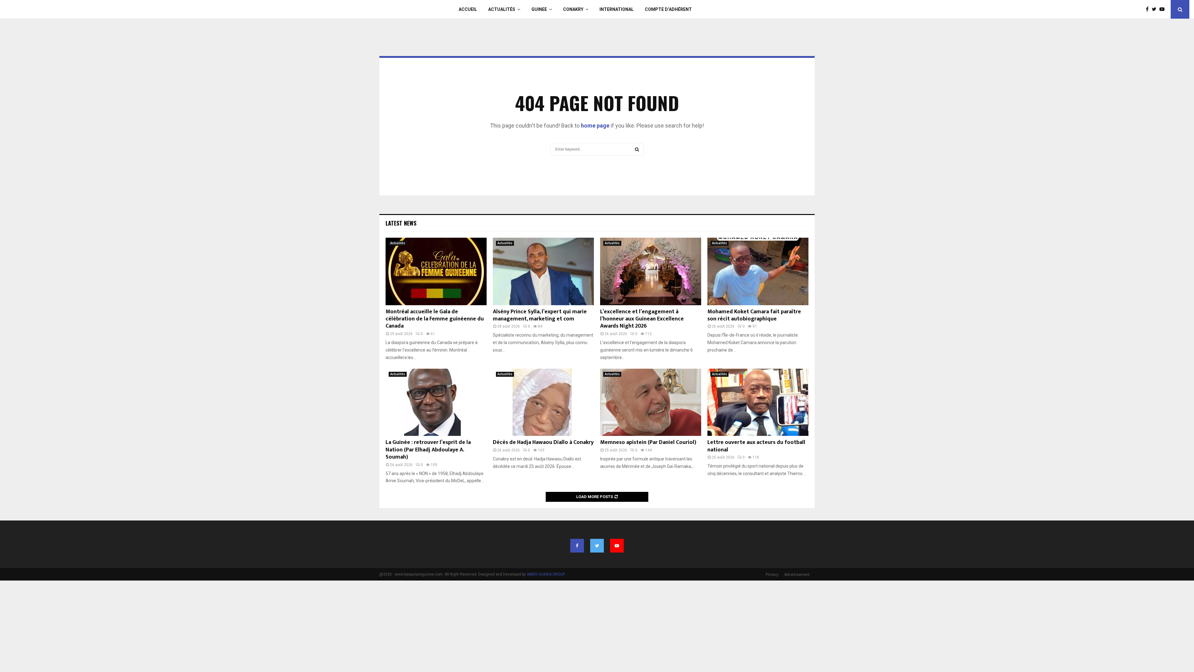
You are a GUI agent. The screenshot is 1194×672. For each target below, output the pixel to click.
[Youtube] (1163, 9)
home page (595, 125)
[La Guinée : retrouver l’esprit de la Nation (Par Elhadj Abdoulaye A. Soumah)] (436, 402)
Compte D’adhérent (668, 9)
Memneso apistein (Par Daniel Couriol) (648, 442)
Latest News (401, 223)
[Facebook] (1149, 9)
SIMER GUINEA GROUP (546, 574)
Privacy (772, 574)
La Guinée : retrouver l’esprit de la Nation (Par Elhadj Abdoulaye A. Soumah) (428, 450)
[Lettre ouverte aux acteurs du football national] (757, 402)
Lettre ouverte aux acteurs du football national (756, 446)
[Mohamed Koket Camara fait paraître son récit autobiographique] (757, 271)
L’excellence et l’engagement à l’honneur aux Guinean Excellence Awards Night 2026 (642, 319)
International (616, 9)
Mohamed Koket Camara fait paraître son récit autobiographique (754, 315)
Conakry (573, 9)
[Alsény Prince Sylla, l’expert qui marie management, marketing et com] (543, 271)
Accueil (468, 9)
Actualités (501, 9)
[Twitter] (1155, 9)
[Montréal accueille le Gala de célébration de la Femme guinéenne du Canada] (436, 271)
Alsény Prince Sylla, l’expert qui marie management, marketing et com (540, 315)
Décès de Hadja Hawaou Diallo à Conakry (543, 442)
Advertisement (797, 574)
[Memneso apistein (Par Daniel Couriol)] (650, 402)
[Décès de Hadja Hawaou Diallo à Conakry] (543, 402)
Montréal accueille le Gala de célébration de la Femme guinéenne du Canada (435, 319)
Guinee (539, 9)
